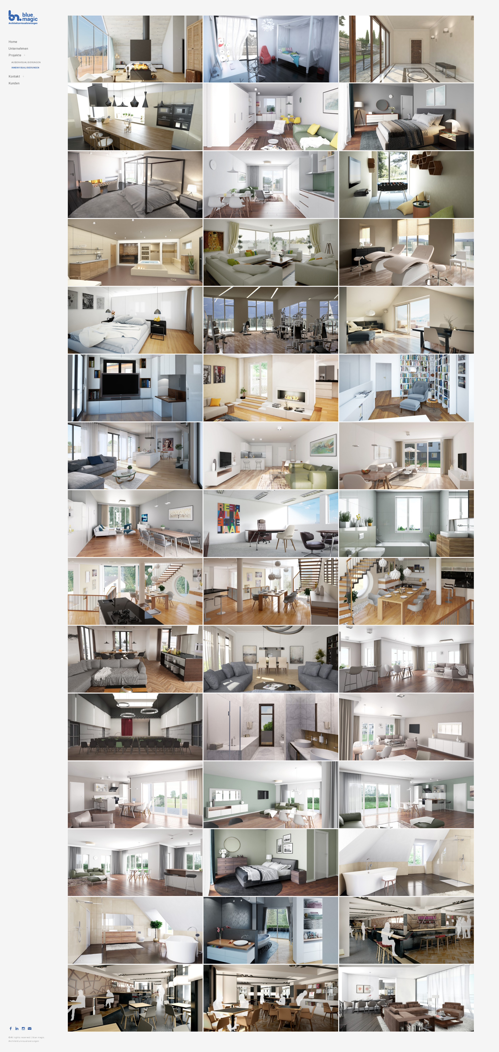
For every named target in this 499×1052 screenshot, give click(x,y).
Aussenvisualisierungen (26, 62)
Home (13, 42)
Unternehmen (18, 48)
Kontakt (14, 76)
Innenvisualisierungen (25, 68)
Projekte (15, 55)
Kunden (14, 83)
